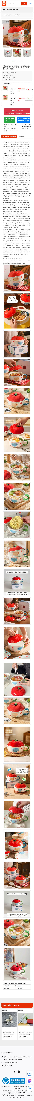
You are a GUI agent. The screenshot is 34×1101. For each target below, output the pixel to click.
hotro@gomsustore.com (11, 1062)
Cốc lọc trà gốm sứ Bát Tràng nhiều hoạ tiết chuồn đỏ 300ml (8, 1033)
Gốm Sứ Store (7, 15)
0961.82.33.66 (8, 1065)
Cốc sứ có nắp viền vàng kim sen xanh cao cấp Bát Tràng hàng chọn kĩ (25, 1033)
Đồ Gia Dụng (16, 15)
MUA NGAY (18, 112)
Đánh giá (21, 136)
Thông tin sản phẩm (9, 136)
